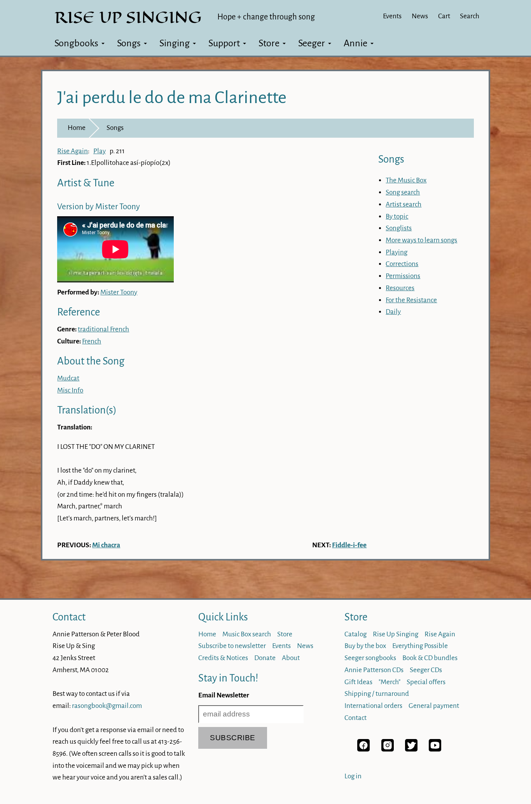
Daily (393, 311)
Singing (174, 43)
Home (77, 127)
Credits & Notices (223, 658)
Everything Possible (420, 646)
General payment (434, 705)
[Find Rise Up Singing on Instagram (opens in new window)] (387, 749)
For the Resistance (411, 300)
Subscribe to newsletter (232, 646)
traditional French (103, 329)
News (420, 16)
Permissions (403, 276)
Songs (129, 43)
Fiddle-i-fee (349, 545)
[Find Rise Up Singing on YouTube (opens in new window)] (435, 749)
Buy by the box (365, 646)
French (91, 341)
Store (269, 43)
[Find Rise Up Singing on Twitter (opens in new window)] (411, 749)
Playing (396, 252)
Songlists (399, 228)
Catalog (355, 634)
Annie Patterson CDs (373, 670)
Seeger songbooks (370, 658)
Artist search (403, 204)
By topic (397, 216)
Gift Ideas (358, 682)
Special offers (426, 682)
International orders (373, 705)
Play (99, 151)
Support (224, 43)
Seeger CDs (426, 670)
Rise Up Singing (395, 634)
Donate (265, 658)
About (291, 658)
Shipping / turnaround (376, 693)
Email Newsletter (223, 695)
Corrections (402, 264)
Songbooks (76, 43)
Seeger (311, 43)
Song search (403, 192)
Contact (69, 617)
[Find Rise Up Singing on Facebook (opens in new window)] (363, 749)
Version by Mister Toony (98, 206)
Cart (444, 16)
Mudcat (68, 378)
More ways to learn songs (421, 240)
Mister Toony (118, 292)
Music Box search (246, 634)
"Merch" (389, 682)
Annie (355, 43)
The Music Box (406, 180)
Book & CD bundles (430, 658)
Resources (400, 288)
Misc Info (70, 390)
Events (392, 16)
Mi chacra (106, 545)
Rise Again (72, 151)
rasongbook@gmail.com (107, 705)
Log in (353, 776)
